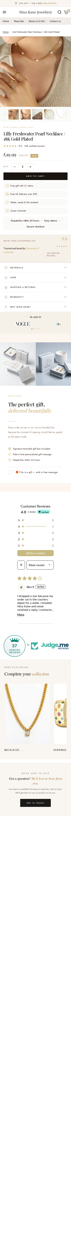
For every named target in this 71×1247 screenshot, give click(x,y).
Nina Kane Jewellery (35, 12)
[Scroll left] (5, 114)
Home (6, 21)
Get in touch (35, 803)
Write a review (35, 553)
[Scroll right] (66, 114)
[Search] (59, 12)
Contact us (55, 21)
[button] (35, 520)
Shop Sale (19, 21)
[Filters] (21, 565)
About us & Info (37, 21)
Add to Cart (35, 176)
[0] (65, 12)
